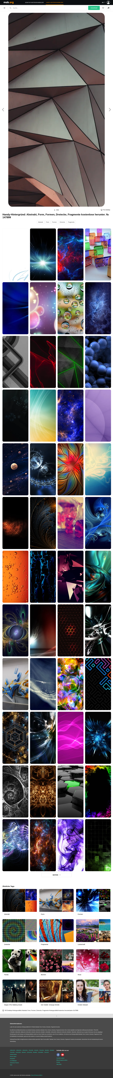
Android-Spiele (13, 1054)
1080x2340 (24, 1050)
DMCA (40, 1075)
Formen (54, 222)
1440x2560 (18, 1052)
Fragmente (71, 222)
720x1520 (46, 1052)
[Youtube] (63, 1056)
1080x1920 (12, 1050)
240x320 (36, 1050)
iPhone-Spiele (13, 1056)
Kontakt (58, 1062)
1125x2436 (29, 1052)
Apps (11, 1064)
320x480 (52, 1050)
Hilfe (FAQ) (58, 1064)
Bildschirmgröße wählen (61, 1060)
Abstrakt (40, 222)
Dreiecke (62, 222)
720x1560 (12, 1052)
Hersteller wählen (60, 1058)
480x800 (47, 1050)
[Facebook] (58, 1056)
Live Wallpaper (13, 1060)
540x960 (35, 1052)
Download (94, 8)
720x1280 (31, 1050)
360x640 (24, 1052)
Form (47, 222)
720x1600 (41, 1050)
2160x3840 (40, 1052)
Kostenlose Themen (14, 1062)
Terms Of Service (35, 1075)
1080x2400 (18, 1050)
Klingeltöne (12, 1058)
